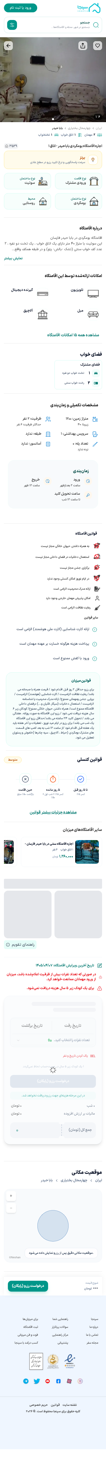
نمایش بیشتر (13, 258)
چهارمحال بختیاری (79, 128)
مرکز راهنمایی (60, 1335)
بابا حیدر (57, 128)
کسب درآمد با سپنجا (26, 1343)
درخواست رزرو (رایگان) (28, 1286)
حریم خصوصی (38, 1405)
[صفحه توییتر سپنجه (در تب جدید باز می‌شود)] (36, 1381)
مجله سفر (92, 1343)
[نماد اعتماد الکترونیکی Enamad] (70, 1361)
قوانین (55, 1405)
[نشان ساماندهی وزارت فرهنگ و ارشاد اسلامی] (53, 1361)
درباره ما (93, 1327)
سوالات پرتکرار (60, 1327)
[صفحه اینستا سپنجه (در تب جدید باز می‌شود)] (80, 1381)
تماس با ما (92, 1335)
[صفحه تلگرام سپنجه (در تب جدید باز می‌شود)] (25, 1381)
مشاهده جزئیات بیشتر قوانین (53, 812)
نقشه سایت (70, 1405)
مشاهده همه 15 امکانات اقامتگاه (73, 335)
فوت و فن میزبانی (28, 1335)
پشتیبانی (62, 1343)
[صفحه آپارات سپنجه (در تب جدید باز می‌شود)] (69, 1381)
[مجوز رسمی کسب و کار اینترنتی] (36, 1361)
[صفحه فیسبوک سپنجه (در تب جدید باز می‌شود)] (58, 1381)
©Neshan (14, 1257)
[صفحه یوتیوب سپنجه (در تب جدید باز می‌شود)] (47, 1381)
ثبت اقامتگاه (30, 1327)
